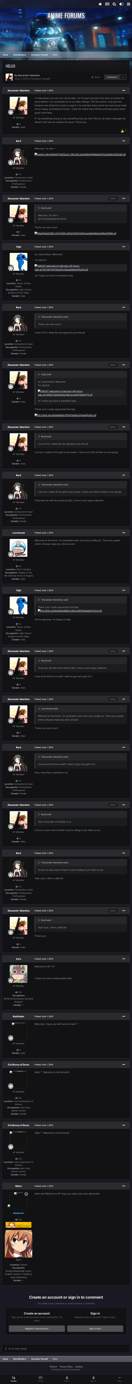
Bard (18, 141)
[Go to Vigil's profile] (18, 262)
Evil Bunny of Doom (18, 1064)
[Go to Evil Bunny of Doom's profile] (18, 1080)
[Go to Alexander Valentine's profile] (9, 77)
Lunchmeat (18, 532)
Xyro (18, 958)
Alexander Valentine (29, 75)
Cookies (79, 1366)
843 (19, 1098)
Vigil (18, 246)
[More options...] (124, 90)
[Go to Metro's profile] (18, 1201)
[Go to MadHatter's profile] (18, 1031)
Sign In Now (95, 1328)
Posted (44, 90)
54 (19, 280)
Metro (18, 1186)
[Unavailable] (80, 154)
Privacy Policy (66, 1366)
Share (96, 77)
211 (20, 174)
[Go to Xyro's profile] (18, 974)
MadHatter (18, 1016)
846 (19, 1219)
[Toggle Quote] (39, 208)
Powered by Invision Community (66, 1369)
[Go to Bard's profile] (18, 156)
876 (19, 992)
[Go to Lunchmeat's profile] (18, 548)
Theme (52, 1366)
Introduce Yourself (40, 78)
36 (19, 566)
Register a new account (36, 1328)
